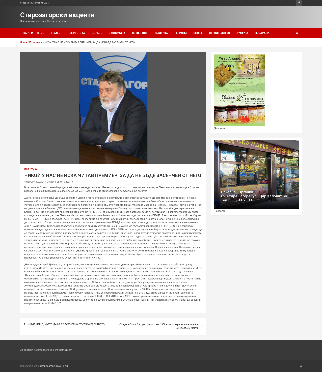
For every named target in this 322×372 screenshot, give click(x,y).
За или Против (33, 33)
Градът (56, 33)
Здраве (97, 33)
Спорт (197, 33)
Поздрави (262, 33)
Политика (160, 33)
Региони (181, 33)
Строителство (219, 33)
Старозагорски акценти (57, 15)
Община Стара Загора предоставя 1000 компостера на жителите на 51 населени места (158, 326)
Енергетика (76, 33)
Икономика (117, 33)
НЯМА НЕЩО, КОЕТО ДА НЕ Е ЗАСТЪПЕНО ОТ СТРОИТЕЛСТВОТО (67, 324)
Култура (242, 33)
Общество (139, 33)
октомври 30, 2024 (34, 181)
